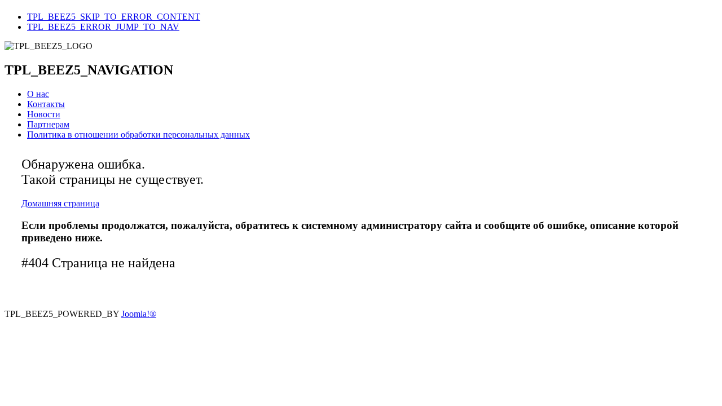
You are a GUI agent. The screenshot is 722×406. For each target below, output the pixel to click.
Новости (43, 114)
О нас (38, 94)
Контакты (46, 104)
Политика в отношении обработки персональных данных (138, 134)
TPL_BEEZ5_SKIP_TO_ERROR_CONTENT (113, 16)
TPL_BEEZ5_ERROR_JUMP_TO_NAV (103, 27)
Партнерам (48, 124)
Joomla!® (138, 314)
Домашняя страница (60, 203)
